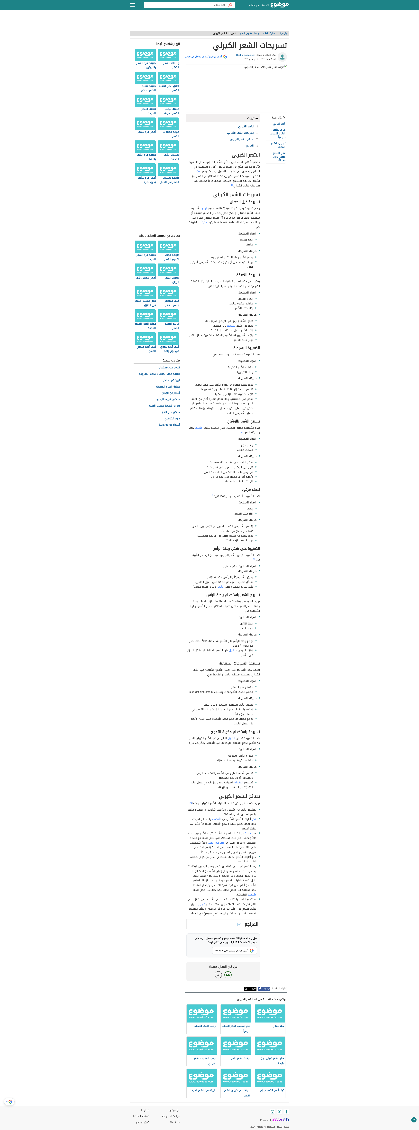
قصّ (254, 819)
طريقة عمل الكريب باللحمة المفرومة (159, 374)
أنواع (205, 208)
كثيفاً (204, 222)
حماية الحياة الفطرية (168, 386)
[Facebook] (286, 1111)
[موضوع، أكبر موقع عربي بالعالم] (280, 5)
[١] (232, 185)
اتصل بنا (145, 1110)
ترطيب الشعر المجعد (278, 145)
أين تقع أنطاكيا (171, 380)
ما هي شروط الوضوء (168, 399)
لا (218, 974)
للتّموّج (231, 738)
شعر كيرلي (279, 123)
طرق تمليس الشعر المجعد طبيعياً (277, 133)
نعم (228, 974)
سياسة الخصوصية (171, 1116)
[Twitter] (279, 1111)
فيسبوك (266, 988)
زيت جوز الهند (216, 842)
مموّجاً (197, 171)
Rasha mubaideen (245, 55)
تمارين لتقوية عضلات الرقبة (164, 405)
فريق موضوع (142, 1122)
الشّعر (221, 586)
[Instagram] (272, 1111)
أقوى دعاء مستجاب (169, 367)
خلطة (248, 833)
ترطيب (201, 904)
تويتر (254, 988)
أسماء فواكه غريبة (169, 424)
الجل (231, 650)
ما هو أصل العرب (170, 412)
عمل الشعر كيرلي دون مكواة (279, 156)
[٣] (254, 559)
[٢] (242, 431)
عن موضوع (174, 1110)
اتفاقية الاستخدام (140, 1116)
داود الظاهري (172, 418)
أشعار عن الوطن (171, 393)
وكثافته (252, 894)
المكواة (238, 782)
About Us (175, 1122)
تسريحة (231, 325)
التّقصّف (216, 819)
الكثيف (199, 427)
